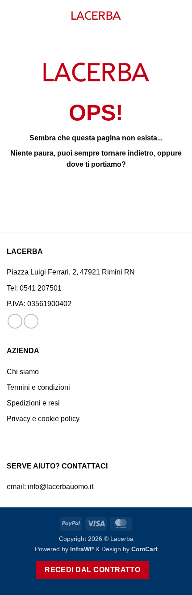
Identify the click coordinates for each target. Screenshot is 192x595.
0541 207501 (41, 288)
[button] (12, 15)
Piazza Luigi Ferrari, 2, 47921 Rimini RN (71, 272)
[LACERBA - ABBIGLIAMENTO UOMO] (96, 16)
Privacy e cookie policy (43, 418)
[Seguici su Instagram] (31, 321)
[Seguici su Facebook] (15, 321)
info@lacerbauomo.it (60, 486)
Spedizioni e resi (33, 403)
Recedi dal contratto (92, 570)
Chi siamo (23, 372)
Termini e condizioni (38, 387)
